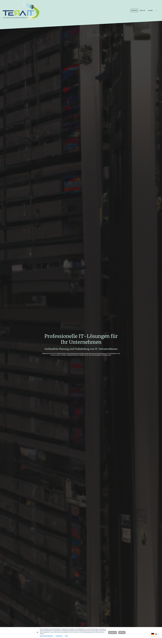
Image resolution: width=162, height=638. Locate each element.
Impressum (59, 636)
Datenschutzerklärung (46, 636)
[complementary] (155, 634)
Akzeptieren (112, 632)
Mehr (66, 636)
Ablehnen (122, 632)
